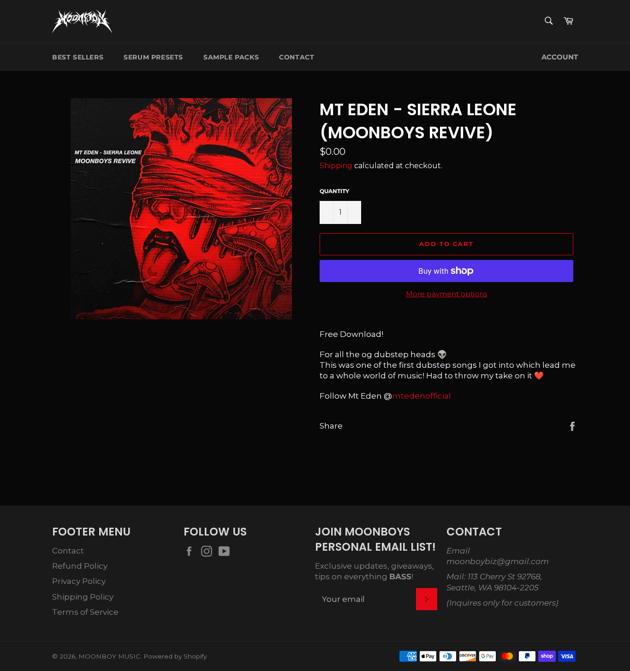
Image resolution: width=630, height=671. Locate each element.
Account (559, 57)
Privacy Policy (79, 581)
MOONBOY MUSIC (109, 656)
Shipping (336, 165)
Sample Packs (231, 57)
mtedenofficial (421, 395)
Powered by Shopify (175, 656)
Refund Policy (79, 566)
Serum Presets (153, 57)
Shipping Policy (82, 596)
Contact (296, 57)
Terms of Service (85, 612)
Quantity (334, 191)
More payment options (446, 293)
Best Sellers (77, 57)
